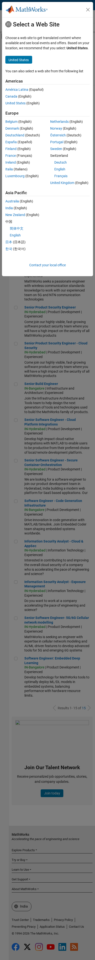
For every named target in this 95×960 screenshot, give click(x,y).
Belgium (11, 122)
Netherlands (59, 122)
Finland (11, 149)
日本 (8, 242)
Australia (12, 201)
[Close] (88, 9)
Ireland (10, 162)
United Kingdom (62, 183)
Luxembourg (15, 176)
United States (15, 103)
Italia (9, 169)
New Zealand (15, 215)
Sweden (56, 149)
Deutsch (60, 162)
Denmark (12, 128)
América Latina (16, 90)
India (9, 208)
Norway (56, 128)
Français (60, 176)
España (11, 142)
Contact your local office (47, 265)
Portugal (56, 142)
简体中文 (16, 228)
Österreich (58, 135)
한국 (8, 249)
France (10, 156)
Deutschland (14, 135)
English (59, 169)
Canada (11, 96)
